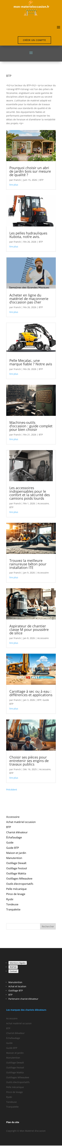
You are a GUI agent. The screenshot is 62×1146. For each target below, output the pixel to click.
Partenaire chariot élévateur (23, 998)
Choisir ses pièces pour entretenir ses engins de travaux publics (29, 760)
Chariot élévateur (17, 832)
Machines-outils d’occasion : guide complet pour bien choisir (30, 426)
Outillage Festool (16, 868)
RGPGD (13, 967)
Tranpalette (13, 909)
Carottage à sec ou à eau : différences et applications (30, 693)
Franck (17, 179)
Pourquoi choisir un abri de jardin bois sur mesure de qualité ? (30, 171)
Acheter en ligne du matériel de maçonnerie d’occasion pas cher (28, 298)
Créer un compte (34, 40)
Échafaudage (14, 837)
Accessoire (43, 503)
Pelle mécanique (16, 889)
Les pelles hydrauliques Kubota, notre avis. (28, 235)
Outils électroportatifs (19, 884)
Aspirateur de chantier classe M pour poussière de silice (29, 629)
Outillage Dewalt (16, 863)
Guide (10, 842)
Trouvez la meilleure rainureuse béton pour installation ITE (27, 564)
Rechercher (48, 926)
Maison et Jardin (16, 853)
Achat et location (17, 986)
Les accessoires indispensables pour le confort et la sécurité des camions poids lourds (29, 493)
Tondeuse (12, 904)
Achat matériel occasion (21, 822)
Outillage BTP (15, 990)
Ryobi (9, 899)
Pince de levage (15, 894)
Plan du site (12, 1122)
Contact (13, 971)
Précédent (11, 789)
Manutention (14, 858)
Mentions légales (18, 962)
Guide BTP (12, 848)
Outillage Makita (16, 873)
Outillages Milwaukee (19, 878)
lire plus (13, 184)
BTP (41, 179)
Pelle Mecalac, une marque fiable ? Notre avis (30, 362)
